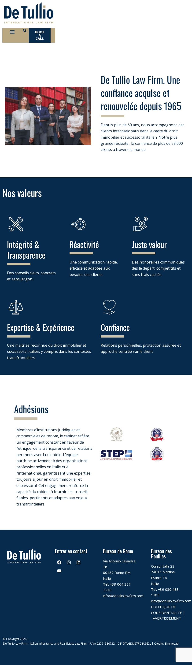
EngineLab (172, 644)
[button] (12, 32)
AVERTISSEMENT (167, 618)
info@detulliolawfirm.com (123, 595)
